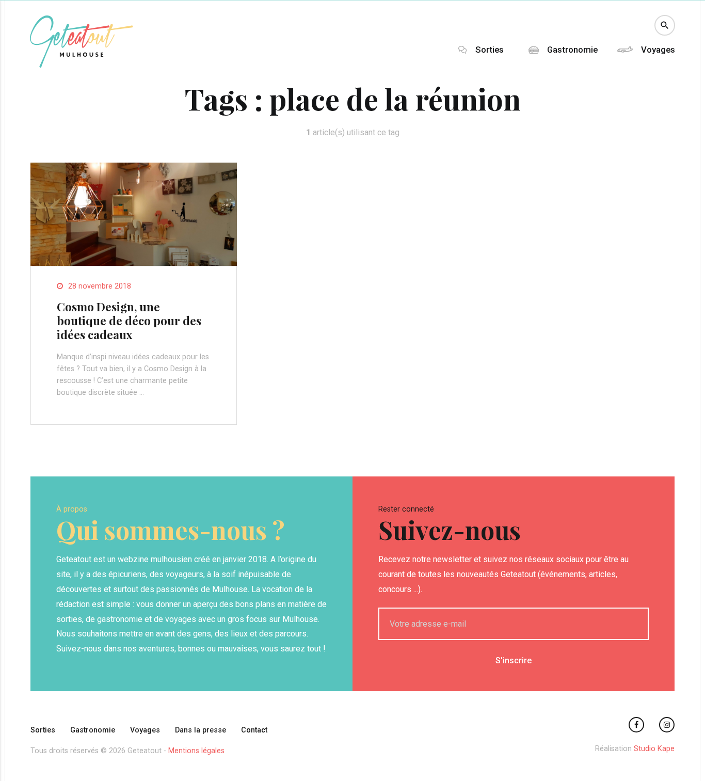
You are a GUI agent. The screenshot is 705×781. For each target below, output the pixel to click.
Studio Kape (654, 748)
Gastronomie (572, 50)
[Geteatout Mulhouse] (81, 65)
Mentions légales (196, 750)
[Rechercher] (664, 25)
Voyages (658, 50)
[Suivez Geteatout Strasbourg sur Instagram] (667, 724)
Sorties (489, 50)
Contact (254, 730)
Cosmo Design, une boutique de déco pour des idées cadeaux (129, 320)
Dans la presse (200, 730)
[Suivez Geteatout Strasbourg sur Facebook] (636, 724)
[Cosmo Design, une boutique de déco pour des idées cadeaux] (133, 263)
